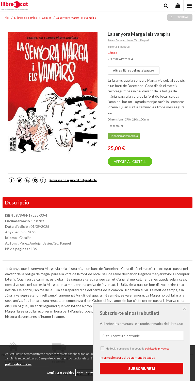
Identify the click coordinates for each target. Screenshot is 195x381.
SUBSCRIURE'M (141, 369)
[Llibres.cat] (14, 6)
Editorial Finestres (119, 46)
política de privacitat (157, 348)
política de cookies (18, 364)
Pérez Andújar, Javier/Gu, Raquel (128, 40)
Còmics (112, 52)
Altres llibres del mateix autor (133, 70)
